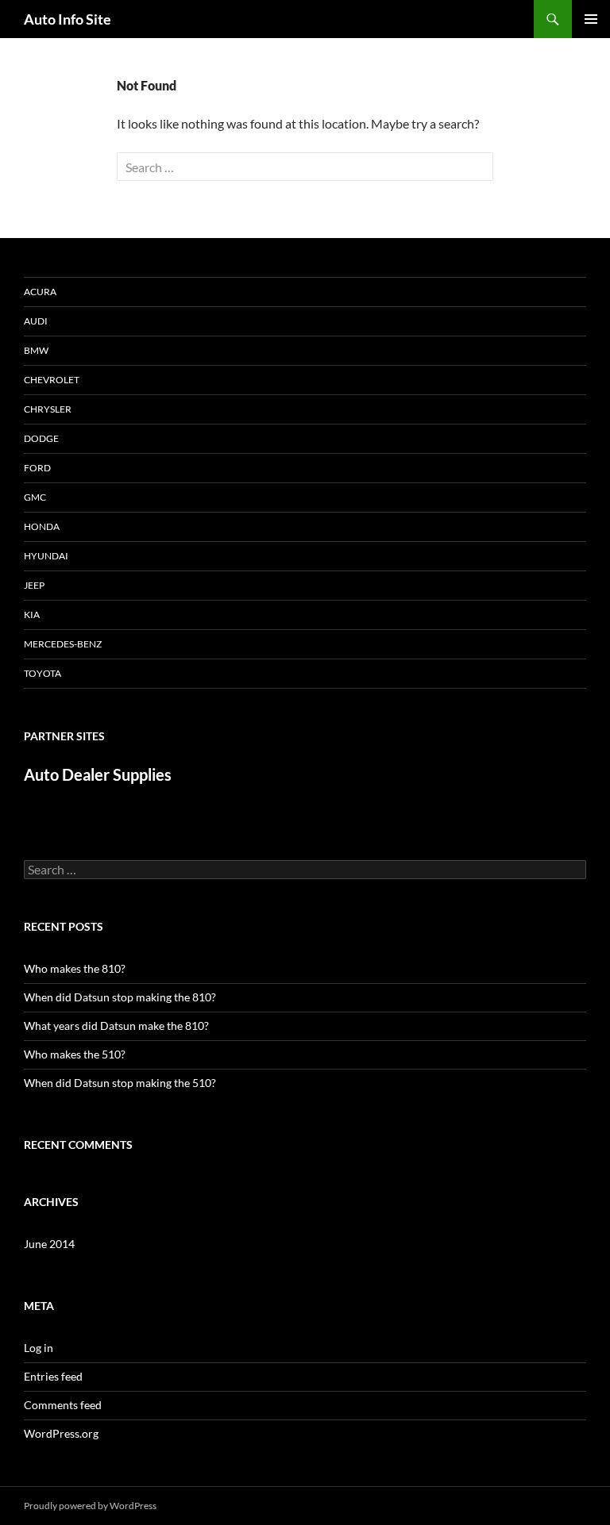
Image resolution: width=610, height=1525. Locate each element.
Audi (36, 321)
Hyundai (46, 556)
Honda (42, 526)
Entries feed (53, 1376)
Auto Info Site (67, 19)
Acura (40, 292)
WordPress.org (61, 1433)
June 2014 (49, 1243)
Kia (32, 614)
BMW (36, 350)
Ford (37, 468)
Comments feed (63, 1405)
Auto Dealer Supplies (98, 774)
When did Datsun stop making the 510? (120, 1082)
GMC (35, 497)
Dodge (41, 438)
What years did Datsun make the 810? (116, 1025)
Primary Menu (591, 19)
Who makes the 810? (74, 968)
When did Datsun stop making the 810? (120, 997)
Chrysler (47, 409)
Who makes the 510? (74, 1054)
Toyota (42, 673)
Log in (38, 1347)
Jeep (34, 585)
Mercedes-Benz (63, 644)
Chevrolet (51, 380)
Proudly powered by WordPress (90, 1506)
